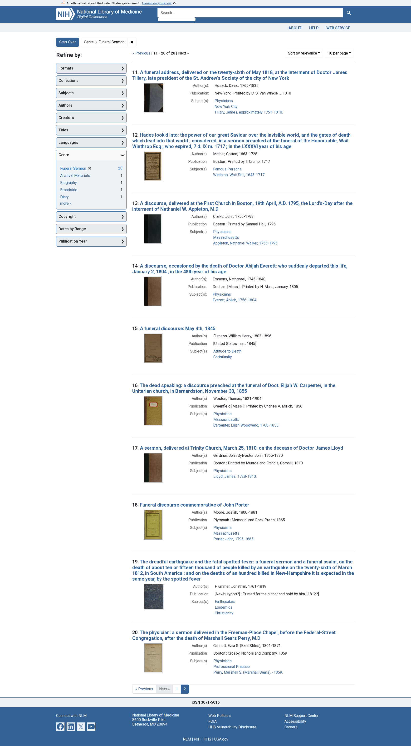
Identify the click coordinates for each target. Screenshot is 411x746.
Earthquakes (225, 601)
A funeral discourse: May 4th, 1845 (177, 328)
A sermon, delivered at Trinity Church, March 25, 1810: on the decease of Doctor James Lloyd (241, 448)
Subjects (66, 93)
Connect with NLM (71, 715)
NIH (197, 739)
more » (66, 203)
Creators (66, 117)
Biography (68, 182)
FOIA (212, 721)
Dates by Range (72, 229)
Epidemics (223, 607)
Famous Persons (227, 169)
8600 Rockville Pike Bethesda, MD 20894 (149, 721)
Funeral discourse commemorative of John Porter (194, 505)
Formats (66, 68)
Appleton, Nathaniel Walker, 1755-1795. (245, 243)
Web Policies (219, 715)
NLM (187, 739)
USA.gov (221, 739)
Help (314, 28)
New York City (226, 106)
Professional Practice (231, 666)
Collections (68, 80)
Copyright (67, 216)
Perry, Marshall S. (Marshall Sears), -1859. (248, 672)
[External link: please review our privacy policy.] (60, 726)
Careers (291, 727)
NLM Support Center (301, 715)
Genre (64, 155)
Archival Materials (75, 175)
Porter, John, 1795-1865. (233, 539)
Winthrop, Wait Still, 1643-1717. (239, 175)
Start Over (67, 42)
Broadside (68, 190)
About (295, 28)
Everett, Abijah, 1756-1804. (235, 300)
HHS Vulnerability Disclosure (232, 727)
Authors (65, 105)
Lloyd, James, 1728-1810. (235, 476)
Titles (63, 130)
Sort (302, 53)
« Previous (141, 53)
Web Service (338, 28)
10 (338, 53)
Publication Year (73, 241)
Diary (64, 197)
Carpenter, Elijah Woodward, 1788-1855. (246, 425)
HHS (207, 739)
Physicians (224, 101)
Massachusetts (226, 237)
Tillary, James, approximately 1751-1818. (249, 112)
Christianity (222, 357)
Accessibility (295, 721)
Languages (68, 142)
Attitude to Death (227, 351)
